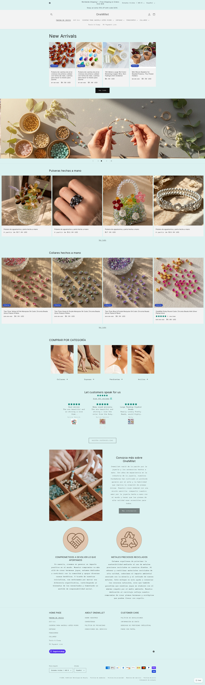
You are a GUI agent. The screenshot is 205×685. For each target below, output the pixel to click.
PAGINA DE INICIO (56, 618)
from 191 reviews (101, 398)
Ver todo (102, 90)
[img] (102, 395)
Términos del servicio (133, 677)
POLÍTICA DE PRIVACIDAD (95, 625)
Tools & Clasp (55, 640)
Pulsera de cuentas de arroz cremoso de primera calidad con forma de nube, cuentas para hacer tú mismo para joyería (61, 75)
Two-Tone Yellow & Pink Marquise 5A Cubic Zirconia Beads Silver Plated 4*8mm (26, 312)
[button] (51, 14)
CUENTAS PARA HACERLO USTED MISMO (63, 625)
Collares (61, 379)
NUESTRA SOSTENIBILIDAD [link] (102, 440)
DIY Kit (52, 621)
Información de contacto (147, 680)
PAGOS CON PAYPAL (128, 629)
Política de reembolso (97, 677)
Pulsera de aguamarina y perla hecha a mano (21, 229)
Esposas (88, 379)
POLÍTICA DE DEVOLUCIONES (132, 618)
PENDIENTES (53, 633)
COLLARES (52, 636)
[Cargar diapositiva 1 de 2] (98, 161)
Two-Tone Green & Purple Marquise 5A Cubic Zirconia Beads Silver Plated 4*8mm (77, 312)
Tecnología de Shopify (80, 677)
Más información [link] (129, 511)
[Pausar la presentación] (112, 161)
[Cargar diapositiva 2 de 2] (101, 161)
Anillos (141, 379)
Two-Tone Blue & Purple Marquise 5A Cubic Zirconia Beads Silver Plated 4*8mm (127, 312)
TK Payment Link (56, 644)
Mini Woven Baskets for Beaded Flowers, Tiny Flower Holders (143, 74)
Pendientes (115, 379)
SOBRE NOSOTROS (91, 618)
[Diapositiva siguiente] (106, 161)
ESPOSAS (52, 629)
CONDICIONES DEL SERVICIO (96, 629)
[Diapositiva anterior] (93, 161)
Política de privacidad (116, 677)
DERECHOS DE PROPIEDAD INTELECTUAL (136, 625)
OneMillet (69, 677)
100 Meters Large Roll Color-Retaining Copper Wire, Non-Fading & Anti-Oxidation (116, 74)
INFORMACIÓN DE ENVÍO (130, 621)
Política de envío (150, 677)
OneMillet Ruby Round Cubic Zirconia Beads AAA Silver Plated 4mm (176, 312)
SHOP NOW (102, 128)
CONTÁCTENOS (90, 621)
